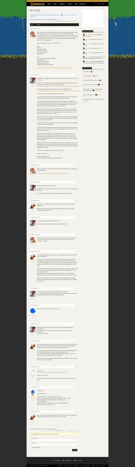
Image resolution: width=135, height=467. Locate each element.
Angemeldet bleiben (37, 447)
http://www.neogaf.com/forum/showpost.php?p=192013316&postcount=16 (54, 67)
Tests (55, 4)
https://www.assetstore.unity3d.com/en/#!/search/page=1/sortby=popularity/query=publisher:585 (60, 90)
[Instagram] (98, 4)
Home (31, 12)
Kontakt (97, 465)
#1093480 (76, 305)
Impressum (60, 465)
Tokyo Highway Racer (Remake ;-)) (90, 80)
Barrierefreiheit (76, 465)
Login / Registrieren (103, 0)
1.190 (63, 21)
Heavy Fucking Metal (96, 34)
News (49, 4)
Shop (76, 4)
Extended (62, 4)
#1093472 (76, 74)
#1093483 (76, 366)
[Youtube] (100, 4)
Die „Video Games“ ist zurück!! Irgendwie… (92, 99)
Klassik (56, 0)
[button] (103, 4)
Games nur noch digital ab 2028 (89, 84)
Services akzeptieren (87, 75)
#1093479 (76, 288)
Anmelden (75, 450)
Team (64, 465)
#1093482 (76, 340)
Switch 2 (48, 0)
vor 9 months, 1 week (73, 15)
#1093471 (76, 28)
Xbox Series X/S (38, 0)
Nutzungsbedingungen (85, 465)
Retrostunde (94, 43)
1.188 (56, 21)
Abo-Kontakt (102, 465)
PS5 (30, 0)
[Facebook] (95, 4)
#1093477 (76, 234)
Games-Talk (40, 12)
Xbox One (44, 0)
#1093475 (76, 200)
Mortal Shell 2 (93, 39)
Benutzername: (35, 438)
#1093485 (76, 411)
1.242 (75, 21)
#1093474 (76, 182)
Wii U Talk (35, 10)
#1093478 (76, 251)
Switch (52, 0)
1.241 (72, 21)
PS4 (33, 0)
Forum (69, 4)
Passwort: (33, 443)
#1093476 (76, 217)
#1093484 (76, 387)
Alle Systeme (61, 0)
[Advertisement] (92, 18)
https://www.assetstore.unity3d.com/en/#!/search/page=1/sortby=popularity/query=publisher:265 (60, 86)
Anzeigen (93, 465)
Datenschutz (69, 465)
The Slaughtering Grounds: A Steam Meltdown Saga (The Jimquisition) (53, 173)
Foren (35, 12)
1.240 (68, 21)
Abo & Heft (82, 4)
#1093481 (76, 323)
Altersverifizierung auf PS (88, 94)
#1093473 (76, 165)
